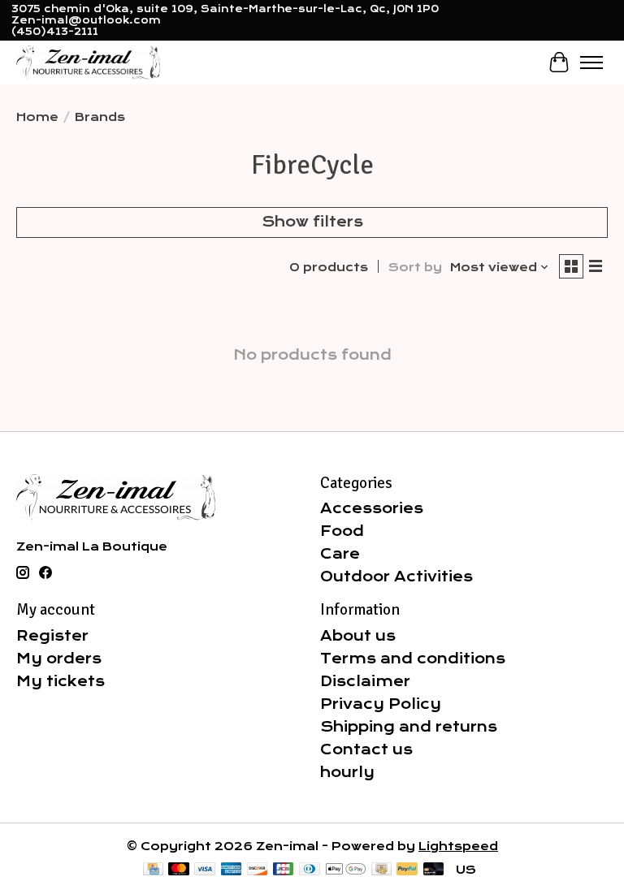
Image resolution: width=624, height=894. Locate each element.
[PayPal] (407, 870)
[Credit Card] (153, 870)
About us (358, 636)
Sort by (415, 267)
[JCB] (283, 870)
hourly (347, 772)
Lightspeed (458, 846)
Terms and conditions (412, 658)
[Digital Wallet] (346, 870)
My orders (59, 658)
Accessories (371, 508)
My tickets (60, 681)
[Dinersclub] (309, 870)
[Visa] (204, 870)
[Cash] (381, 870)
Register (52, 636)
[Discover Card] (257, 870)
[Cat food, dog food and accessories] (88, 62)
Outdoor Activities (396, 576)
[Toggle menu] (591, 62)
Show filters (312, 222)
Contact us (366, 749)
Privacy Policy (380, 704)
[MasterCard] (178, 870)
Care (340, 554)
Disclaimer (365, 681)
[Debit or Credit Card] (433, 870)
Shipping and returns (408, 727)
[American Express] (231, 870)
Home (37, 116)
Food (342, 531)
